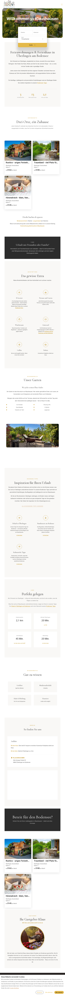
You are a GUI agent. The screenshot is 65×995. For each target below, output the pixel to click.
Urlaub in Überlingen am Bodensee (20, 606)
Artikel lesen (19, 535)
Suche (31, 45)
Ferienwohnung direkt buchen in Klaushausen (32, 226)
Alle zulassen (59, 992)
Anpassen (39, 992)
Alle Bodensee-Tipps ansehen (32, 506)
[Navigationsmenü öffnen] (62, 4)
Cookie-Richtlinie (14, 988)
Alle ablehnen (49, 992)
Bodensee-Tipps (42, 83)
